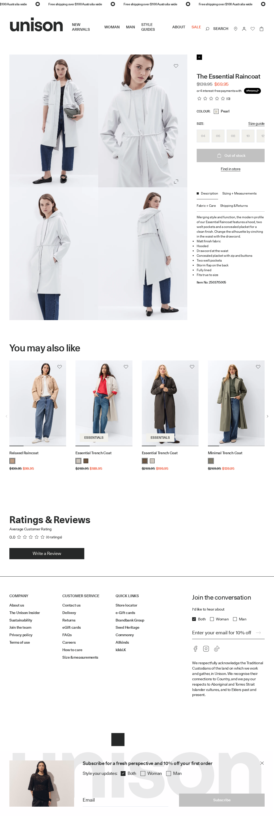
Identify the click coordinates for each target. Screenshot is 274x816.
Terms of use (19, 642)
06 (218, 136)
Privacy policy (20, 635)
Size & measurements (80, 657)
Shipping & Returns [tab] (234, 206)
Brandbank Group (130, 620)
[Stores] (236, 29)
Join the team (20, 627)
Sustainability (20, 620)
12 (263, 136)
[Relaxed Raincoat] (37, 403)
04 (203, 136)
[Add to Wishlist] (176, 66)
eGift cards (71, 627)
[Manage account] (244, 29)
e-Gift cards (125, 613)
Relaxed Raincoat (24, 453)
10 (248, 136)
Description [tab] (209, 193)
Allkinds (122, 642)
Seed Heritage (127, 627)
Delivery (69, 613)
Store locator (126, 605)
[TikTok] (217, 649)
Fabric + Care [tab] (206, 206)
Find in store (230, 169)
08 (233, 136)
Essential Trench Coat (93, 453)
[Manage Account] (244, 29)
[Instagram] (206, 649)
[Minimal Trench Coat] (236, 403)
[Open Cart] (261, 29)
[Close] (262, 763)
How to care (72, 650)
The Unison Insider (24, 613)
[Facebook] (195, 649)
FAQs (66, 635)
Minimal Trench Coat (225, 453)
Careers (68, 642)
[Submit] (258, 632)
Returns (68, 620)
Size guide (256, 123)
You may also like (44, 348)
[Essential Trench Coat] (103, 403)
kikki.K (121, 650)
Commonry (125, 635)
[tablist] (231, 201)
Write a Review (47, 553)
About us (16, 605)
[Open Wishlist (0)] (253, 29)
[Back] (199, 57)
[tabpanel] (231, 248)
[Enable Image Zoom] (176, 182)
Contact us (71, 605)
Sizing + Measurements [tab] (239, 193)
